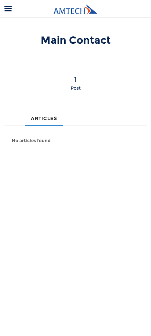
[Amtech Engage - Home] (75, 9)
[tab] (10, 112)
